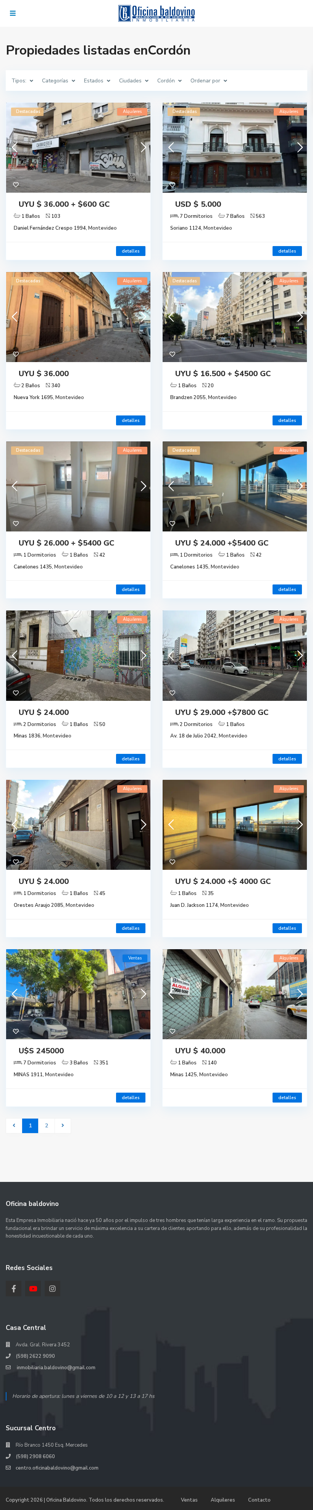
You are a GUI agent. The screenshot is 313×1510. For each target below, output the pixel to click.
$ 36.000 (64, 204)
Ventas (189, 1500)
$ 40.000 (200, 1051)
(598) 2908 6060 (35, 1456)
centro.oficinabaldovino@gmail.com (57, 1468)
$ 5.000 (198, 204)
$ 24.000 (221, 543)
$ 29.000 (221, 712)
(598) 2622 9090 (35, 1356)
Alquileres (223, 1500)
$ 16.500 (223, 374)
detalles (131, 251)
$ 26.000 (66, 543)
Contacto (259, 1500)
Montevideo (102, 228)
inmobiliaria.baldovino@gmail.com (55, 1367)
